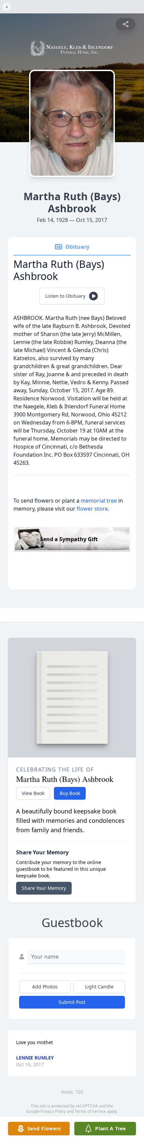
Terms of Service (90, 1111)
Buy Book (70, 793)
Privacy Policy (53, 1111)
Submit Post (72, 1002)
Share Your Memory (44, 888)
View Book (33, 793)
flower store (92, 508)
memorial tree (99, 500)
